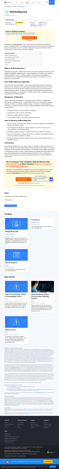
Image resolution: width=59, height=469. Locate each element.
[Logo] (8, 2)
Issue (6, 299)
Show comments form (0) (11, 205)
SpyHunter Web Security (8, 424)
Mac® (38, 183)
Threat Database (7, 6)
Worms (7, 265)
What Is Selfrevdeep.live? (11, 55)
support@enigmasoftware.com (41, 392)
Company (39, 2)
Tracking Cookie (35, 222)
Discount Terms (35, 371)
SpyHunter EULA (7, 433)
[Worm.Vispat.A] (16, 255)
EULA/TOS (21, 371)
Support (33, 2)
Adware (14, 6)
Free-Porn (35, 220)
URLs (6, 64)
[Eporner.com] (16, 322)
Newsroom (46, 422)
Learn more (33, 467)
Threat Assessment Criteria (9, 413)
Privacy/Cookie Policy (30, 34)
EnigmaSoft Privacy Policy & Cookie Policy (12, 436)
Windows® (33, 183)
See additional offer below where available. (13, 34)
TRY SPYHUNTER (48, 461)
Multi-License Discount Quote (39, 179)
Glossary (19, 427)
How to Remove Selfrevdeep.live (12, 60)
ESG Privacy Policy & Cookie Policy (10, 438)
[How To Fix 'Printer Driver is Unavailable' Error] (16, 286)
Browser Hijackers (9, 234)
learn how (51, 371)
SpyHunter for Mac (34, 424)
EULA (23, 34)
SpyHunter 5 (33, 422)
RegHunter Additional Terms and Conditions (19, 448)
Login (52, 2)
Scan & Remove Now (28, 37)
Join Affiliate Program (48, 424)
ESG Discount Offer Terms (9, 441)
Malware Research (27, 2)
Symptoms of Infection (10, 59)
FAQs (34, 362)
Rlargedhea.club (11, 231)
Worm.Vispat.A (11, 263)
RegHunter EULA (7, 435)
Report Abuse (46, 427)
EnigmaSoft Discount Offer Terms (10, 440)
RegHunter (33, 427)
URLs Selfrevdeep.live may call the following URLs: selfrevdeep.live (41, 227)
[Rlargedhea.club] (16, 224)
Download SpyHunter (22, 179)
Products (21, 2)
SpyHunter (6, 422)
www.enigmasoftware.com (13, 386)
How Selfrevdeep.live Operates (12, 57)
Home (16, 2)
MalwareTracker (20, 424)
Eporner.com (10, 330)
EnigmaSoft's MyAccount (12, 393)
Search (47, 2)
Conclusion (7, 62)
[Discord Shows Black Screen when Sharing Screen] (42, 286)
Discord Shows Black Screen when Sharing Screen (40, 296)
